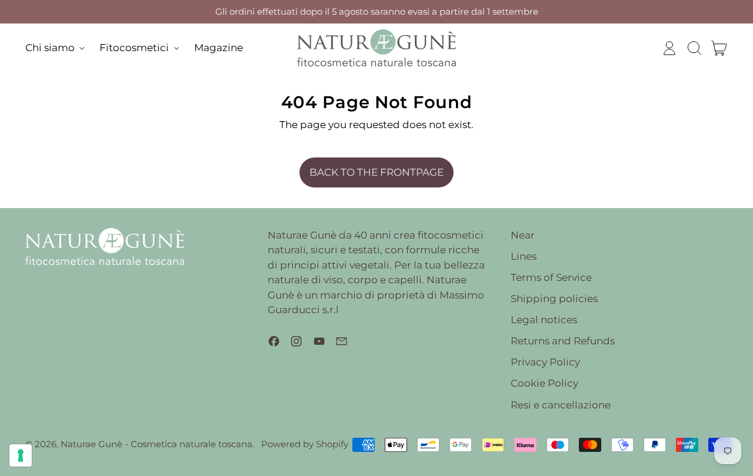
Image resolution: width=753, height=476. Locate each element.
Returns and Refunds (563, 341)
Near (523, 235)
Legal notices (544, 320)
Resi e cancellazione (561, 405)
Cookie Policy (544, 383)
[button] (694, 48)
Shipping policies (554, 298)
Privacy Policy (545, 362)
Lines (524, 256)
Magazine (218, 47)
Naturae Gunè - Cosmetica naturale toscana (156, 444)
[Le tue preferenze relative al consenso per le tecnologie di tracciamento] (20, 455)
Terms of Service (551, 277)
